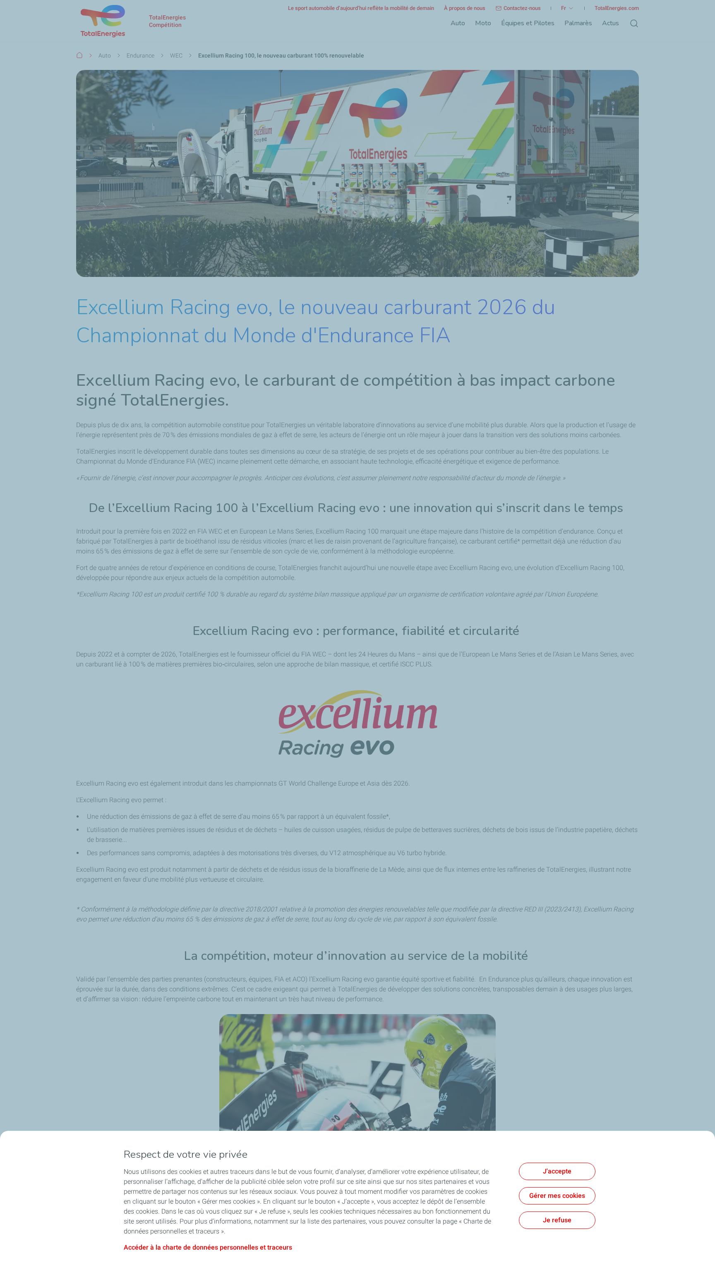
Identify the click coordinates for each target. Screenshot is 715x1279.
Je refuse (557, 1220)
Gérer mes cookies (557, 1196)
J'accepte (557, 1171)
